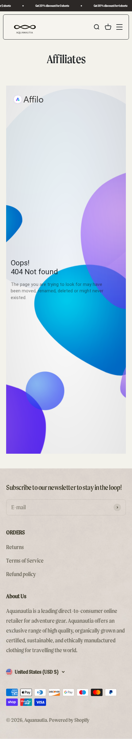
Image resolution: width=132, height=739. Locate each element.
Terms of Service (25, 560)
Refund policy (21, 574)
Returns (15, 547)
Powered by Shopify (69, 720)
